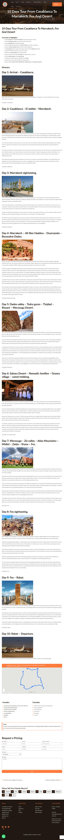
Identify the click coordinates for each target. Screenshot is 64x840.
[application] (18, 2)
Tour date (4, 752)
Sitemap (20, 812)
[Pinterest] (8, 827)
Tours (17, 2)
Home (12, 2)
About (22, 2)
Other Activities (38, 812)
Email (23, 741)
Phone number (45, 741)
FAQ (19, 810)
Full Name (4, 741)
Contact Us (18, 6)
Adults (3, 746)
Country (44, 746)
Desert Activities (37, 2)
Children (24, 746)
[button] (57, 4)
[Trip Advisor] (3, 829)
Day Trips (37, 808)
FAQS (12, 6)
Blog (45, 2)
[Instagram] (5, 827)
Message (4, 757)
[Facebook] (2, 827)
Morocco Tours (38, 806)
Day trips (28, 2)
